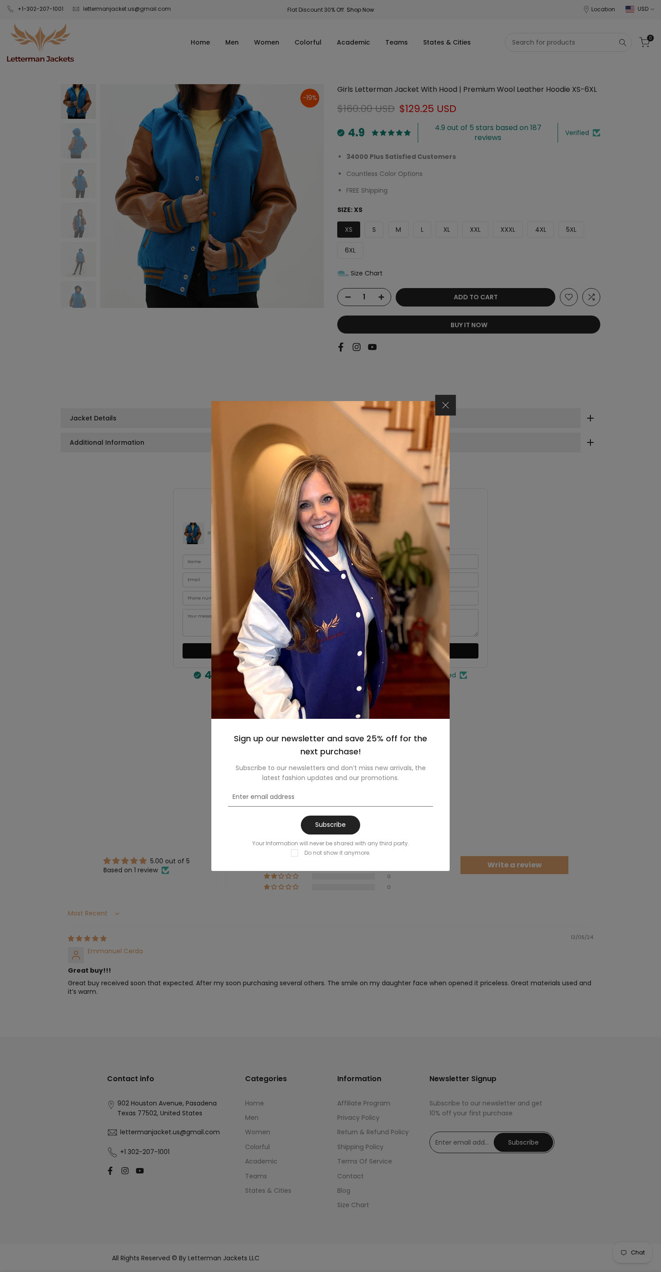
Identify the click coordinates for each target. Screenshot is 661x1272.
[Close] (445, 405)
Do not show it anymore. (337, 853)
